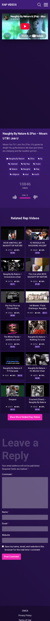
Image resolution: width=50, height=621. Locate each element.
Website (6, 535)
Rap (37, 169)
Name (5, 512)
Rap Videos (9, 4)
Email (5, 523)
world (36, 174)
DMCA (25, 610)
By (41, 159)
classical (13, 164)
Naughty (26, 169)
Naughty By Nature (16, 159)
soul (26, 174)
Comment (7, 474)
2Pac (32, 159)
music (38, 164)
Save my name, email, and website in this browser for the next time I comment (24, 548)
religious (15, 174)
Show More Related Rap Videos (25, 417)
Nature (14, 169)
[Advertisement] (25, 83)
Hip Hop (26, 164)
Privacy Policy (25, 615)
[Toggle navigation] (46, 4)
